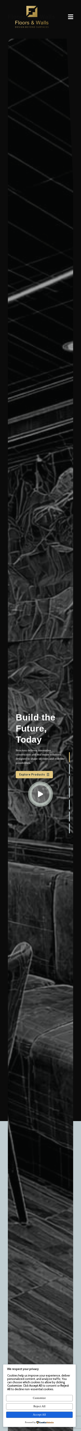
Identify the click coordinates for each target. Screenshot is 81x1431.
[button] (69, 757)
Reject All (39, 1406)
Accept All (39, 1414)
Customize (39, 1398)
